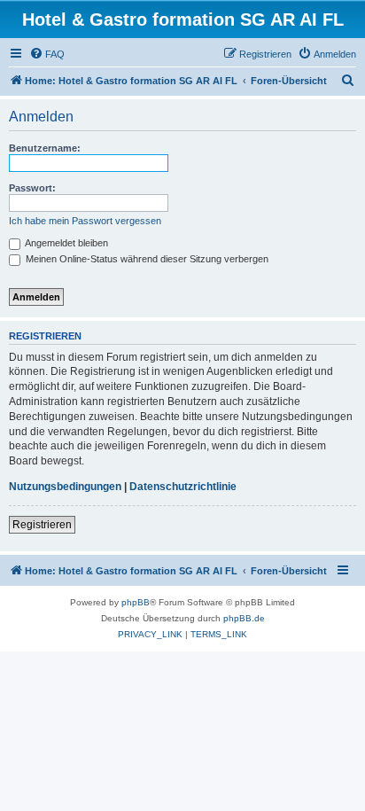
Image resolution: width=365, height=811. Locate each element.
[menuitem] (47, 54)
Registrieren (42, 525)
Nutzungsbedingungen (65, 486)
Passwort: (32, 188)
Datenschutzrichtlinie (183, 486)
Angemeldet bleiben (65, 243)
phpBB (135, 602)
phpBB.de (244, 618)
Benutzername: (45, 148)
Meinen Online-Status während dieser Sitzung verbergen (145, 258)
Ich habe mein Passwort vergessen (85, 220)
